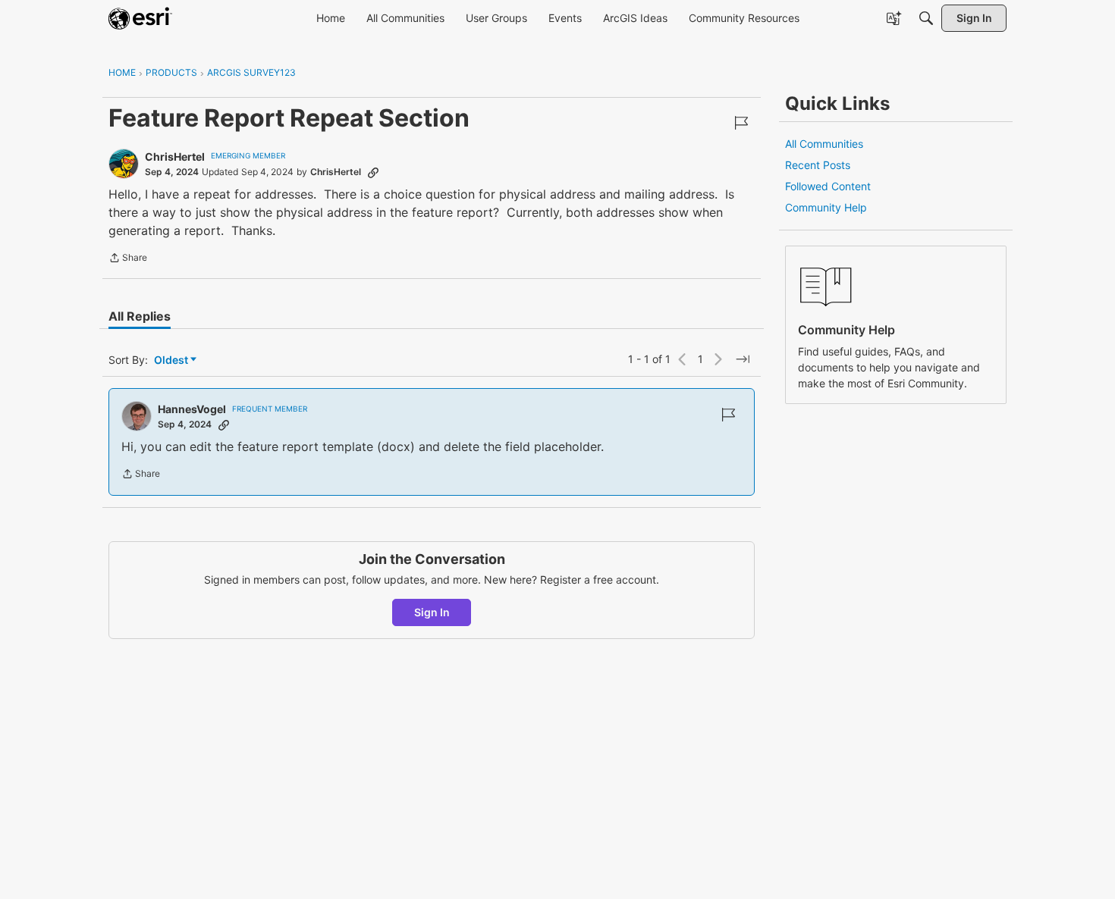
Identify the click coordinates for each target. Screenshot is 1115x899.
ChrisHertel (175, 156)
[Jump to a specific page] (742, 359)
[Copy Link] (373, 172)
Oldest (172, 360)
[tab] (139, 316)
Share (127, 259)
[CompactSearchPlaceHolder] (926, 18)
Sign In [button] (432, 612)
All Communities (824, 143)
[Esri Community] (140, 18)
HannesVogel (192, 409)
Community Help (826, 207)
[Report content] (741, 122)
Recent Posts (817, 164)
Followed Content (828, 186)
